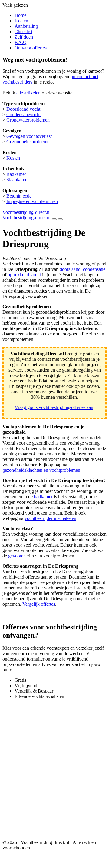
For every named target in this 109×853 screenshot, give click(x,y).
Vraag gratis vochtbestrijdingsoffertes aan (54, 407)
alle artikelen (28, 92)
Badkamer (16, 174)
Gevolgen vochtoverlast (29, 136)
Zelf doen (24, 37)
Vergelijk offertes (38, 604)
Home (20, 15)
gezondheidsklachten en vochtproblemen (41, 470)
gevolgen (17, 555)
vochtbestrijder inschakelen (50, 518)
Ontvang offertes (31, 47)
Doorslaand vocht (23, 109)
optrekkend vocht (24, 274)
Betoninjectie (18, 195)
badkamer (43, 496)
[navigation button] (54, 219)
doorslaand (70, 269)
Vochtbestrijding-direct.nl (26, 212)
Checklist (23, 31)
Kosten (21, 20)
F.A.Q (21, 42)
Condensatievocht (23, 114)
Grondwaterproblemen (28, 119)
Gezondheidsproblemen (29, 141)
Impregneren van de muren (32, 201)
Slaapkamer (17, 179)
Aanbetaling (26, 26)
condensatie (94, 269)
